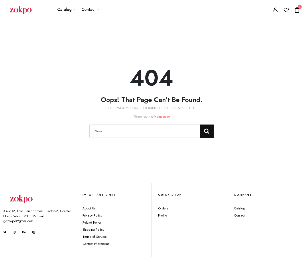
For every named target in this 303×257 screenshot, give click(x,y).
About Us (89, 208)
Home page (162, 116)
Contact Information (96, 243)
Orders (163, 208)
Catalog (64, 9)
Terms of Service (95, 236)
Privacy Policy (92, 215)
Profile (162, 215)
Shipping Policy (93, 229)
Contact (88, 9)
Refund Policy (92, 222)
